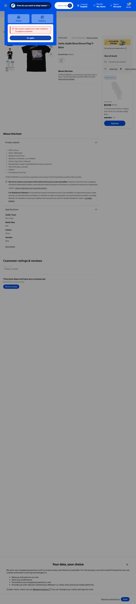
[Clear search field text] (64, 5)
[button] (99, 5)
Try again (30, 38)
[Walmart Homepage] (5, 5)
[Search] (70, 5)
